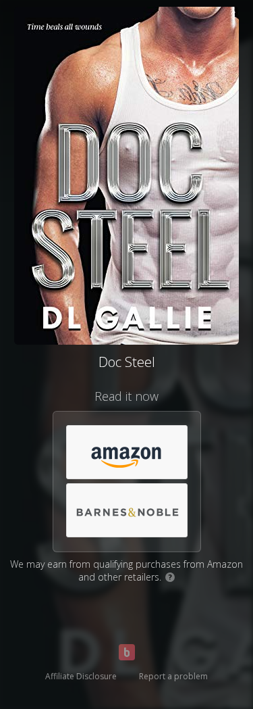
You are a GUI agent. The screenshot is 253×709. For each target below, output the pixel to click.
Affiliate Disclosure (81, 676)
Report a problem (173, 676)
